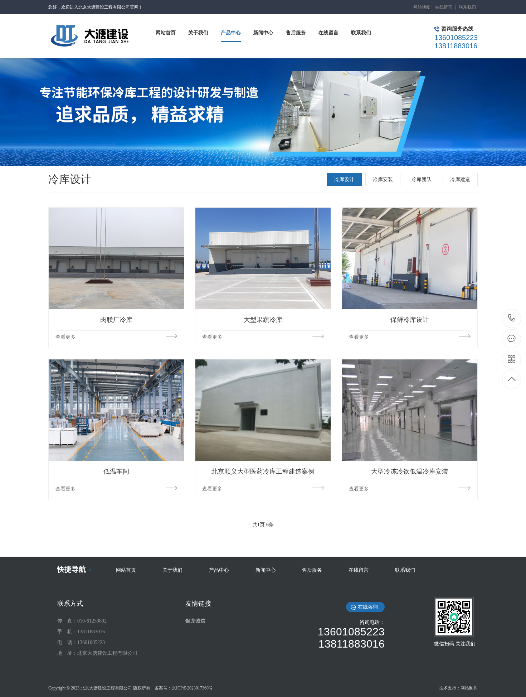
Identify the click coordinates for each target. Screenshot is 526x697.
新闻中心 (265, 570)
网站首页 (126, 570)
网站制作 (469, 688)
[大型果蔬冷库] (263, 258)
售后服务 (312, 570)
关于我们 (172, 570)
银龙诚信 (195, 621)
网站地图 (421, 7)
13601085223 (511, 318)
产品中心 (219, 570)
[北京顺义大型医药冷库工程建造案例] (263, 410)
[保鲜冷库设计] (410, 258)
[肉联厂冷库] (116, 258)
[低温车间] (116, 410)
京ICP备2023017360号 (192, 688)
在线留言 (443, 7)
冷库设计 (344, 179)
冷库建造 (460, 179)
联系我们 (467, 7)
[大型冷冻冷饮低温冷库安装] (410, 410)
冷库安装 (383, 179)
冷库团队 (421, 179)
